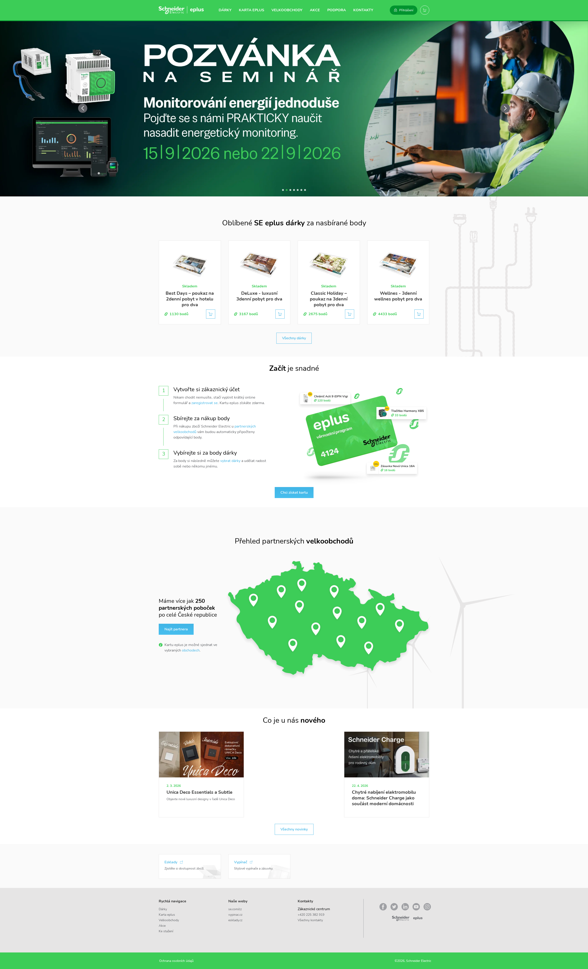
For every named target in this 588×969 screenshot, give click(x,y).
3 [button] (290, 190)
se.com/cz (235, 909)
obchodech (191, 650)
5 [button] (298, 190)
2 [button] (287, 190)
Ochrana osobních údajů (176, 961)
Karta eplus (251, 10)
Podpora (336, 10)
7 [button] (305, 190)
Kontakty (363, 10)
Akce (315, 10)
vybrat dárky (230, 460)
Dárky (225, 10)
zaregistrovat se (204, 402)
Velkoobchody (286, 10)
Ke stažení (166, 931)
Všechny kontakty (310, 920)
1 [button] (283, 190)
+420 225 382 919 (311, 914)
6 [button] (301, 190)
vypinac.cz (235, 914)
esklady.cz (235, 920)
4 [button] (294, 190)
